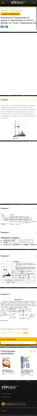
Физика (11, 9)
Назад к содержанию (10, 14)
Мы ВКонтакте (10, 404)
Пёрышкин (17, 9)
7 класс (6, 9)
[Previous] (4, 332)
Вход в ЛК (4, 411)
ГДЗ (2, 9)
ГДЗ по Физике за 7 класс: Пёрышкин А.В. (8, 370)
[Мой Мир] (7, 27)
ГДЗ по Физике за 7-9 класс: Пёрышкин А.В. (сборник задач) (27, 371)
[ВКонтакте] (2, 27)
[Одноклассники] (4, 27)
